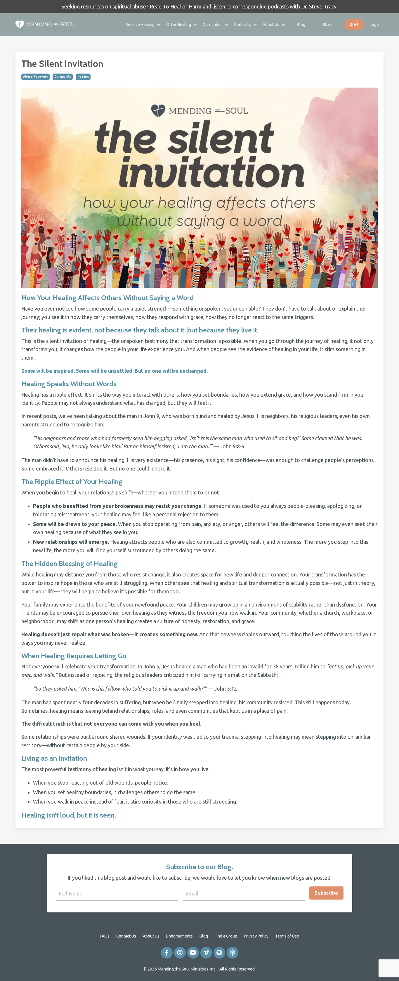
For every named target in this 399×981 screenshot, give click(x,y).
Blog (301, 24)
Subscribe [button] (326, 892)
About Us (151, 936)
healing (83, 76)
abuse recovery (35, 76)
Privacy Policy (256, 936)
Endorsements (179, 936)
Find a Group (226, 936)
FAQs (105, 936)
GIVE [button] (354, 24)
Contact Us (126, 936)
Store (328, 24)
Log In (375, 24)
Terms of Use (287, 936)
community (62, 76)
